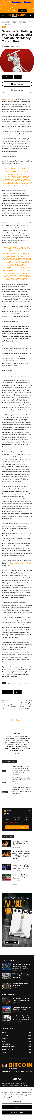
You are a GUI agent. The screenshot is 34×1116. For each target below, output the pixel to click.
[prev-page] (3, 799)
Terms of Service (16, 2)
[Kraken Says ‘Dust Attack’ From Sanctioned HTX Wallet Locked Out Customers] (6, 867)
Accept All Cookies (17, 1112)
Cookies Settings (17, 1101)
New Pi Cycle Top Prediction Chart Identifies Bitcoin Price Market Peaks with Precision (22, 1017)
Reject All (17, 1107)
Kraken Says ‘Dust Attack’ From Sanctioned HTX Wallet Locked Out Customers (22, 867)
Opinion (9, 683)
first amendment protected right (17, 223)
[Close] (32, 1089)
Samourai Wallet (17, 683)
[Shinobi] (3, 46)
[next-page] (6, 799)
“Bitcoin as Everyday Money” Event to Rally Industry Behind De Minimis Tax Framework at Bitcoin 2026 (21, 790)
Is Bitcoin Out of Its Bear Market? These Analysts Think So (20, 843)
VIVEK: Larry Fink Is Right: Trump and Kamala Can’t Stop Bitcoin (20, 975)
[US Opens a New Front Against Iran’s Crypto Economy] (6, 877)
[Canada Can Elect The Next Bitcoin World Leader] (6, 1009)
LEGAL (8, 21)
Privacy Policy (28, 2)
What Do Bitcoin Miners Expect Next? (20, 984)
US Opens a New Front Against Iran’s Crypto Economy (20, 876)
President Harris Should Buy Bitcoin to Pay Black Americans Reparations (21, 966)
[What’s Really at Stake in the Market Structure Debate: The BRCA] (6, 780)
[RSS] (15, 753)
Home (3, 21)
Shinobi (8, 46)
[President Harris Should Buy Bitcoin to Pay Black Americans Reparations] (6, 966)
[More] (24, 77)
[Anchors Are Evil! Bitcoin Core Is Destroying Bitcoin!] (6, 1000)
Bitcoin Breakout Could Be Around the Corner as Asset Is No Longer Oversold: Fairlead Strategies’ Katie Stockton (21, 854)
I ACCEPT (22, 11)
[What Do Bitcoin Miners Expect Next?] (6, 986)
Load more (16, 884)
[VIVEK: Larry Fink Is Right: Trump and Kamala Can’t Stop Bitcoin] (6, 976)
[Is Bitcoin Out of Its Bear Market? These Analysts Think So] (6, 843)
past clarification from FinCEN (21, 563)
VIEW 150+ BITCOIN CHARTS (17, 827)
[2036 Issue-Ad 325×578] (17, 920)
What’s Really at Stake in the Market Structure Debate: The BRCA (21, 779)
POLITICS (4, 792)
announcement (9, 99)
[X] (18, 753)
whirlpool (26, 683)
